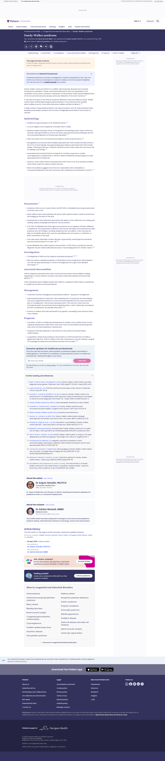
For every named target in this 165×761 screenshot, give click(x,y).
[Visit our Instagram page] (142, 684)
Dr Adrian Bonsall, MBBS (44, 39)
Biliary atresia (32, 604)
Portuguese (73, 535)
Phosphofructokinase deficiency (74, 598)
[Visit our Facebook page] (131, 684)
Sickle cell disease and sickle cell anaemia (75, 623)
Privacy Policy (51, 365)
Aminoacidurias (33, 593)
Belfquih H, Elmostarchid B (39, 428)
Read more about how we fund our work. (111, 715)
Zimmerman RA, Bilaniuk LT (40, 441)
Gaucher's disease (34, 631)
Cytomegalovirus (34, 623)
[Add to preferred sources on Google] (51, 46)
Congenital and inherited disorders (56, 31)
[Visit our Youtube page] (135, 684)
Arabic (90, 535)
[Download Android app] (107, 669)
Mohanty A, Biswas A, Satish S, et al (43, 457)
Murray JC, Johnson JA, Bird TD (41, 416)
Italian (65, 535)
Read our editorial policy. (17, 661)
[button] (59, 74)
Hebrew (84, 535)
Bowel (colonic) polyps (36, 612)
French (60, 535)
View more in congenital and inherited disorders (60, 642)
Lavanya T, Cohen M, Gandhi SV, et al (44, 394)
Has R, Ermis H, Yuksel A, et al (40, 434)
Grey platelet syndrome (37, 635)
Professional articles (32, 31)
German (48, 535)
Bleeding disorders (34, 608)
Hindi (79, 535)
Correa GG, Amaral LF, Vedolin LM (42, 449)
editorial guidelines (43, 41)
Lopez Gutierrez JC (37, 388)
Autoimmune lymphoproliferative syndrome (41, 599)
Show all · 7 (135, 53)
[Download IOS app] (92, 669)
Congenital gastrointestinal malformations (38, 617)
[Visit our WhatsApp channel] (127, 684)
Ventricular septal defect (71, 633)
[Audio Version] (46, 46)
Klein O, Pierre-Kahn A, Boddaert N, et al (45, 382)
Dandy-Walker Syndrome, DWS (41, 402)
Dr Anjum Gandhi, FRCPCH (74, 39)
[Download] (26, 46)
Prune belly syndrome (70, 610)
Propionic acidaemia (70, 606)
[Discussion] (41, 46)
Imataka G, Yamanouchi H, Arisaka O (44, 406)
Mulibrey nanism (68, 593)
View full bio (48, 478)
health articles (50, 82)
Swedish (30, 537)
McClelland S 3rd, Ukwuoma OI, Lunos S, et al (47, 463)
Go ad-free (159, 1)
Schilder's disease (68, 618)
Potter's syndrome (69, 602)
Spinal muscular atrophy (71, 629)
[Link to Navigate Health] (53, 728)
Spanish (54, 535)
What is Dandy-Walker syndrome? (43, 412)
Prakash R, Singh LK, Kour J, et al (42, 422)
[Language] (36, 46)
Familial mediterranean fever (39, 627)
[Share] (31, 46)
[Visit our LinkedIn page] (139, 684)
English (42, 535)
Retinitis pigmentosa (69, 614)
